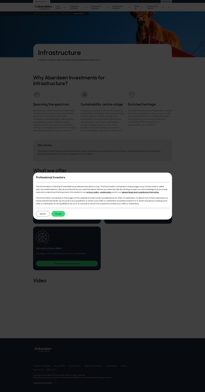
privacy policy (92, 192)
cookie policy (106, 192)
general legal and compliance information (140, 192)
